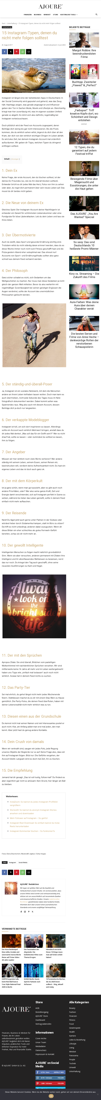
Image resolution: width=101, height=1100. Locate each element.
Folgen (61, 1078)
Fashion (72, 1012)
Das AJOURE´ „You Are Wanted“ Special (84, 215)
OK (51, 1096)
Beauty (72, 1008)
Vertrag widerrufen (43, 1024)
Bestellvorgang (42, 1012)
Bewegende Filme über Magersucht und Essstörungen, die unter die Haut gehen (84, 183)
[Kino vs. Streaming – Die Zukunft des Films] (84, 263)
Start (3, 23)
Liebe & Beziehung (77, 1039)
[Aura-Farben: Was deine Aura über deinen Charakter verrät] (84, 291)
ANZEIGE (84, 124)
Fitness (72, 1020)
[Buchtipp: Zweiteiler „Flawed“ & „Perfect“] (84, 71)
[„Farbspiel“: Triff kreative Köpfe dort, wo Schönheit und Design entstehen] (84, 100)
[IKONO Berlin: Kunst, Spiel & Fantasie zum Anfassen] (33, 970)
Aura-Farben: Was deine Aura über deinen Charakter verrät (84, 305)
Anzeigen (15, 159)
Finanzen (73, 1016)
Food (71, 1024)
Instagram (12, 862)
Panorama (73, 1055)
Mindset (72, 1051)
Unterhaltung (12, 23)
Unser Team (41, 1042)
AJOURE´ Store (42, 1016)
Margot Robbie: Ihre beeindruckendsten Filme (84, 54)
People (72, 1059)
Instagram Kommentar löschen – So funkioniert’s (32, 831)
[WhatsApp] (22, 51)
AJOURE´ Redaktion (29, 884)
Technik (72, 1063)
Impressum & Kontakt (45, 1054)
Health (72, 1032)
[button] (96, 14)
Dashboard (40, 1020)
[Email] (28, 51)
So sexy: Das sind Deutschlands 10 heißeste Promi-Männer (84, 245)
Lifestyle (72, 1043)
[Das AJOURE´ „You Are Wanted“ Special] (84, 203)
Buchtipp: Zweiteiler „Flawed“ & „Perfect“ (84, 83)
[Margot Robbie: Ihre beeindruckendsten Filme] (84, 40)
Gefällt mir (59, 1072)
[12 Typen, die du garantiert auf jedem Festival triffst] (84, 136)
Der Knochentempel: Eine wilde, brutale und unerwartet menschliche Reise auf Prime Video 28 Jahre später (11, 954)
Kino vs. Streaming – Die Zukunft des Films (84, 275)
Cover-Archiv (41, 1038)
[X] (10, 51)
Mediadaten (41, 1046)
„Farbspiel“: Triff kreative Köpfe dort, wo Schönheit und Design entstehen (84, 115)
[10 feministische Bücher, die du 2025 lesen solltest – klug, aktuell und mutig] (55, 970)
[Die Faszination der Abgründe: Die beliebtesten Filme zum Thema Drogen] (33, 941)
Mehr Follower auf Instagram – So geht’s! (29, 818)
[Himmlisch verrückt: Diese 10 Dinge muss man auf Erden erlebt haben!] (55, 941)
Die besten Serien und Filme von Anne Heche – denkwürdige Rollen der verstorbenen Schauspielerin (84, 340)
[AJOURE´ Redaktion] (11, 897)
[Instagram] (25, 911)
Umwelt (72, 1067)
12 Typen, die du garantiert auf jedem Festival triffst (84, 150)
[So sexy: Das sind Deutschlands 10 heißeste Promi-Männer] (84, 231)
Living (71, 1047)
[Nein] (97, 1094)
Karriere (72, 1035)
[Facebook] (4, 51)
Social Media (23, 862)
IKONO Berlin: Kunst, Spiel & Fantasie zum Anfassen (32, 981)
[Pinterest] (16, 51)
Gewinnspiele (74, 1028)
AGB (37, 1008)
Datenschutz (41, 1050)
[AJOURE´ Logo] (50, 6)
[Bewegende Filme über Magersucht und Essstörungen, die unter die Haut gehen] (84, 168)
